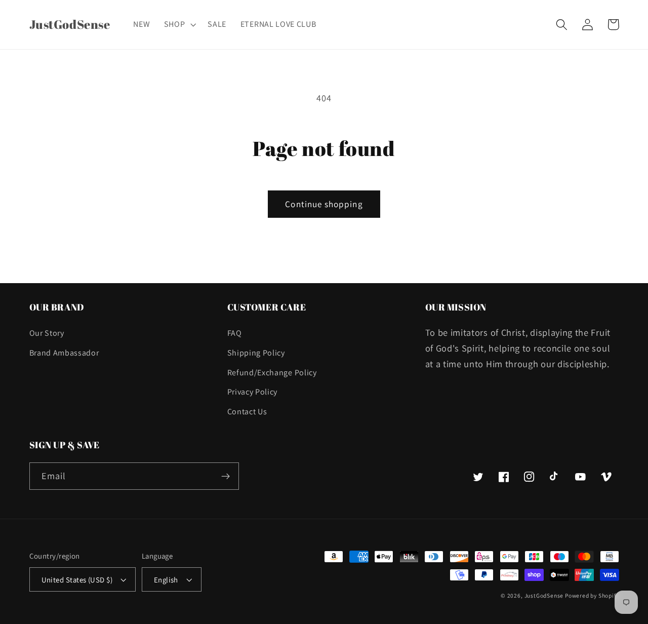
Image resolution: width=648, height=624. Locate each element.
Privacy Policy (252, 391)
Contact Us (247, 411)
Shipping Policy (256, 352)
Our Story (46, 333)
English (166, 579)
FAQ (234, 333)
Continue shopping (324, 204)
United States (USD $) (77, 579)
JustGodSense (544, 595)
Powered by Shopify (592, 595)
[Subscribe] (225, 476)
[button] (179, 24)
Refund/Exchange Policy (272, 372)
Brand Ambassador (64, 352)
